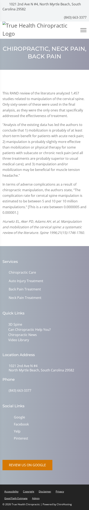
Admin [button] (36, 498)
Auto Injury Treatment (26, 281)
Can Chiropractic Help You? (29, 329)
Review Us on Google (27, 465)
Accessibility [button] (11, 491)
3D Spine (15, 324)
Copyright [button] (28, 491)
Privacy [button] (60, 491)
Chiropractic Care (22, 272)
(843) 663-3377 (75, 17)
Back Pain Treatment (25, 289)
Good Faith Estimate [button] (16, 498)
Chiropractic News (22, 334)
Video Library (18, 340)
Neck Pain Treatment (25, 298)
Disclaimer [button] (45, 491)
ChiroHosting (64, 504)
